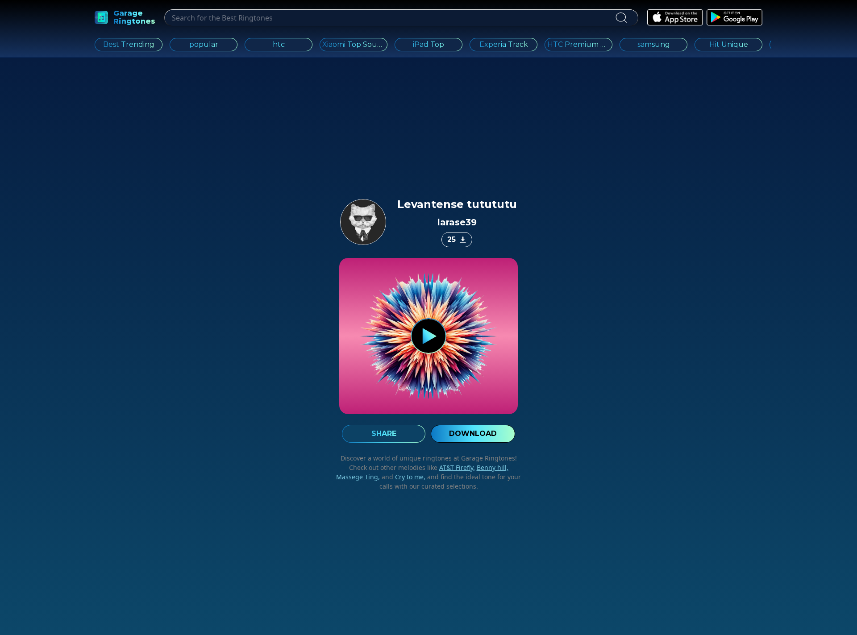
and (402, 477)
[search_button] (621, 18)
